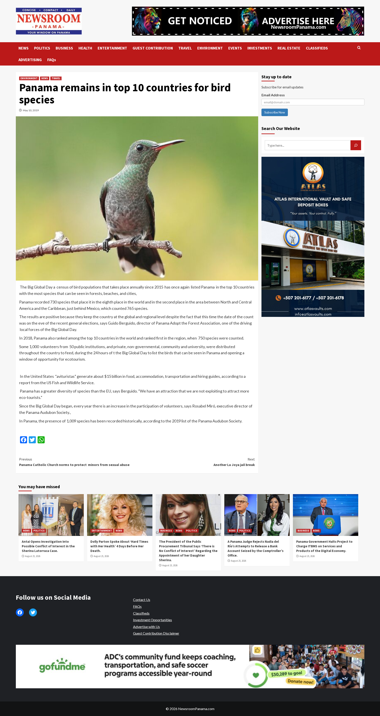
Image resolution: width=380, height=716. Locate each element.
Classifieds (141, 613)
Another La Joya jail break (234, 462)
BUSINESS (64, 48)
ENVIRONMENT (210, 48)
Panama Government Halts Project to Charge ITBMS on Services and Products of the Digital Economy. (324, 546)
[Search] (359, 48)
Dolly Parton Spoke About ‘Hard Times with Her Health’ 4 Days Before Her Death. (119, 546)
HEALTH (85, 48)
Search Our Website (280, 128)
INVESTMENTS (259, 48)
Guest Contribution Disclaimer (156, 633)
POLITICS (42, 48)
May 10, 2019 (31, 110)
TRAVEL (185, 48)
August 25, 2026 (32, 556)
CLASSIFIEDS (317, 48)
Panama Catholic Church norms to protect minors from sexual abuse (74, 462)
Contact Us (141, 599)
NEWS (23, 48)
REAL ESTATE (289, 48)
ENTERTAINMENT (112, 48)
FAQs (51, 59)
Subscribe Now (274, 112)
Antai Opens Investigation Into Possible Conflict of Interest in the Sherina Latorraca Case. (48, 546)
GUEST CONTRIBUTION (153, 48)
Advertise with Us (146, 627)
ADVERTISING (30, 59)
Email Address (273, 95)
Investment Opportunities (152, 620)
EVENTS (235, 48)
